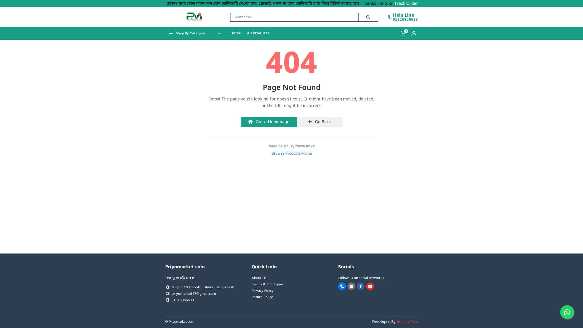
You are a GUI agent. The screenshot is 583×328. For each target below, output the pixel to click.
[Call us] (342, 286)
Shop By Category (190, 33)
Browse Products (285, 153)
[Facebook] (361, 286)
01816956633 (405, 19)
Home (307, 153)
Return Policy (262, 297)
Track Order (406, 4)
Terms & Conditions (268, 284)
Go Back (322, 122)
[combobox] (294, 17)
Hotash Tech (407, 322)
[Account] (414, 33)
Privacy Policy (263, 291)
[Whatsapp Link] (567, 312)
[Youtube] (370, 286)
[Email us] (351, 286)
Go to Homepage (272, 122)
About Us (259, 278)
